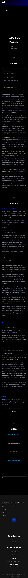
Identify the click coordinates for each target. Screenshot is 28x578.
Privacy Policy (14, 553)
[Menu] (25, 2)
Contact (14, 555)
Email (3, 506)
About (14, 543)
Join (14, 519)
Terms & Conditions (14, 551)
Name (3, 512)
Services (14, 541)
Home (13, 540)
